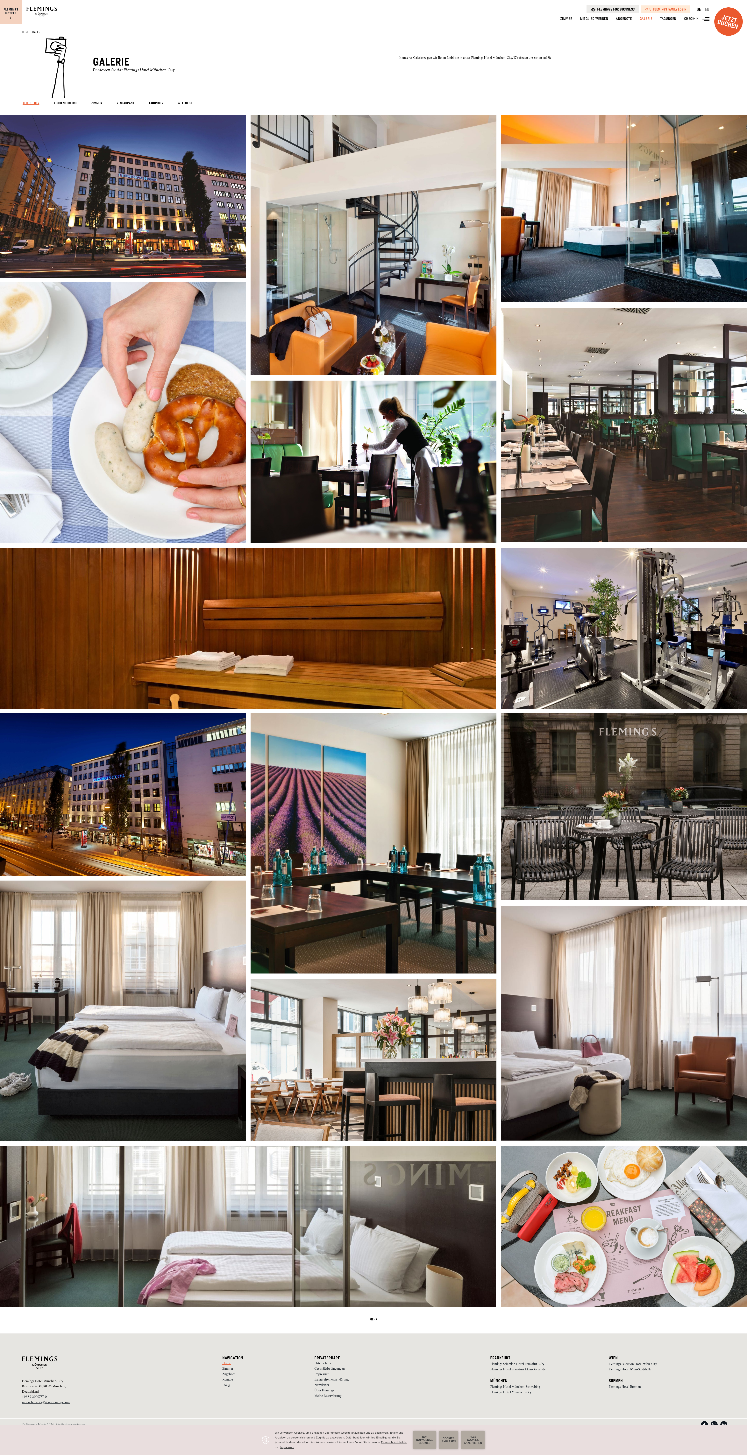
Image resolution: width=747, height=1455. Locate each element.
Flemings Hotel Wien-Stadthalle (630, 1370)
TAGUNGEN (156, 103)
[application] (373, 1440)
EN (707, 9)
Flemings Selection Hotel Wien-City (633, 1364)
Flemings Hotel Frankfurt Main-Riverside (518, 1370)
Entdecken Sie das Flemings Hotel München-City (134, 70)
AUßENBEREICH (65, 103)
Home (26, 32)
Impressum (322, 1374)
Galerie (37, 32)
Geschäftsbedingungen (329, 1369)
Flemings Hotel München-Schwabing (515, 1387)
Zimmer (227, 1369)
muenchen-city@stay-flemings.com (46, 1402)
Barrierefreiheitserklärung (331, 1380)
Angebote (228, 1374)
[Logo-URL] (41, 16)
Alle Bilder (31, 103)
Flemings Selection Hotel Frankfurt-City (517, 1364)
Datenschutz (322, 1363)
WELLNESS (185, 103)
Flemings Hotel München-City (42, 1381)
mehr (374, 1319)
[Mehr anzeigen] (705, 19)
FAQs (226, 1385)
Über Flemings (324, 1391)
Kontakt (227, 1380)
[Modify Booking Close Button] (456, 1351)
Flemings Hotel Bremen (625, 1387)
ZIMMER (96, 103)
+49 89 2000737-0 (34, 1397)
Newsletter (321, 1385)
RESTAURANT (125, 103)
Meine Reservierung (327, 1396)
